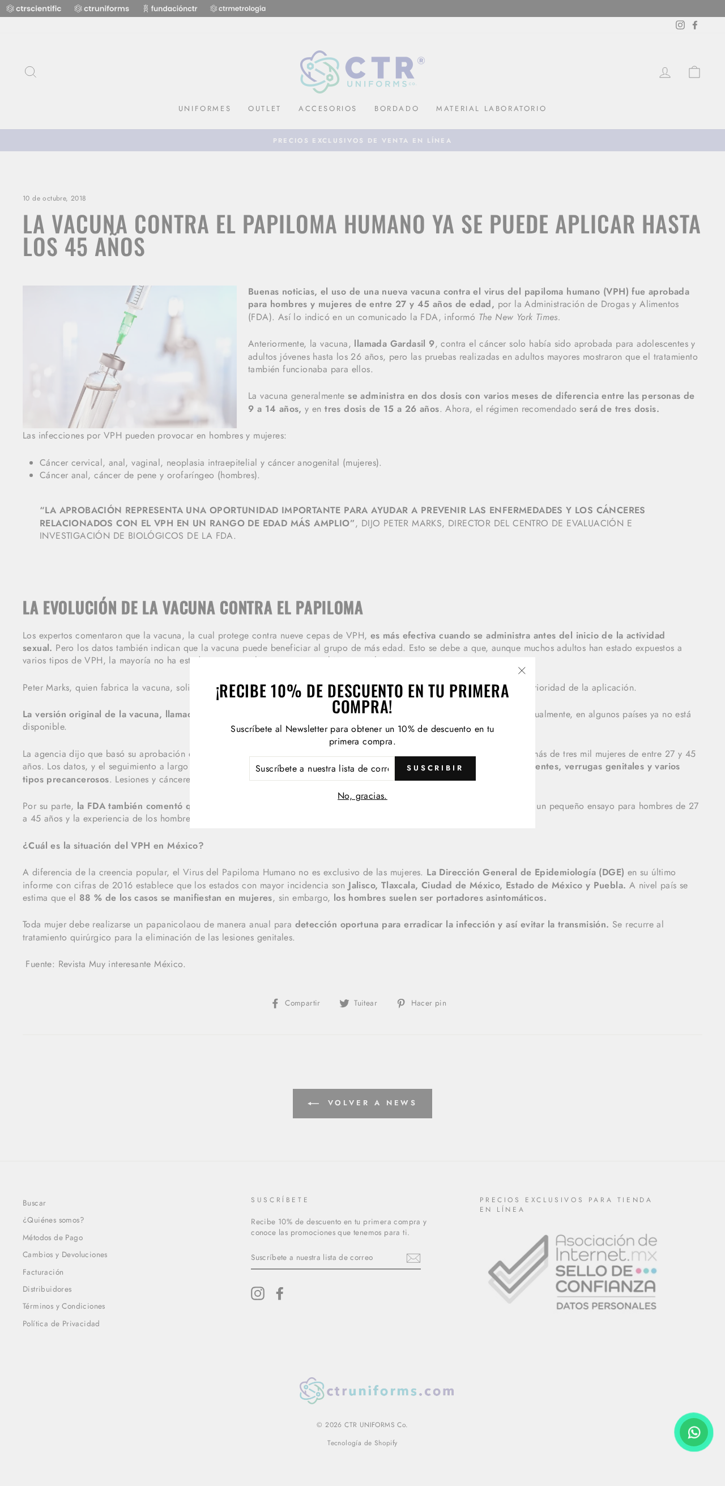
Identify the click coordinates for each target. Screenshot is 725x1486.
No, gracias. (362, 795)
